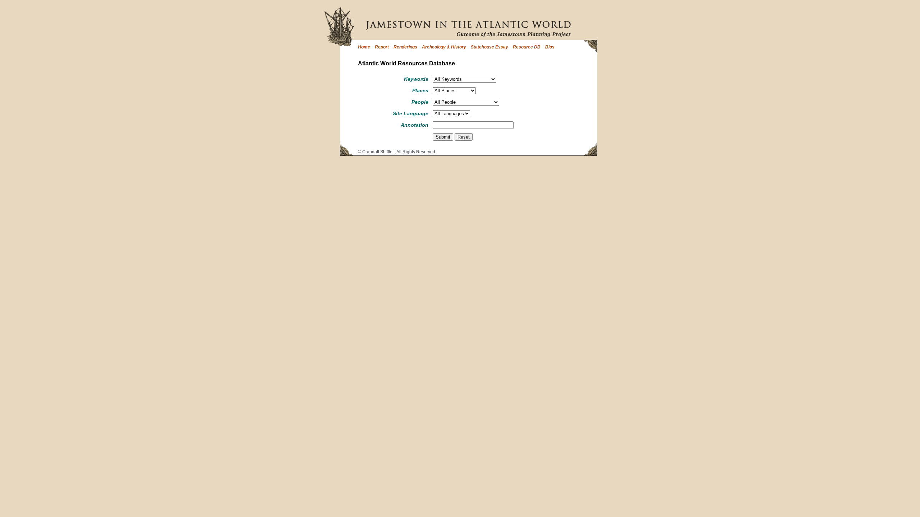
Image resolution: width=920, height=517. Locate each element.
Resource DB (526, 47)
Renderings (405, 47)
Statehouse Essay (489, 47)
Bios (550, 47)
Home (364, 47)
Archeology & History (444, 47)
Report (382, 47)
